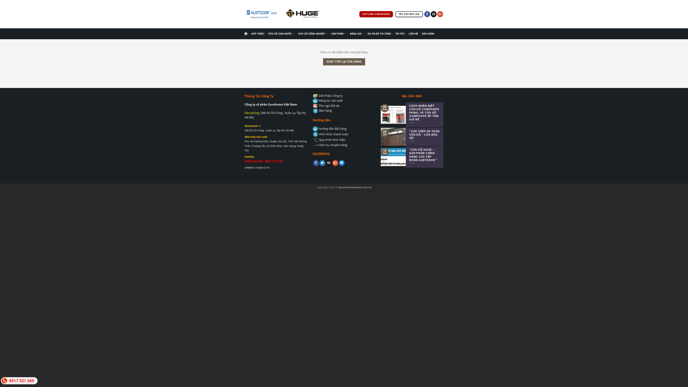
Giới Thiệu (257, 33)
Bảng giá (355, 33)
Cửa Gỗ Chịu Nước (280, 33)
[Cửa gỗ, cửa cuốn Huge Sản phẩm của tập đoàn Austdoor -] (262, 14)
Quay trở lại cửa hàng (344, 61)
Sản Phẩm (337, 33)
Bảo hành (428, 33)
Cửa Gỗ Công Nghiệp (311, 33)
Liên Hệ (413, 33)
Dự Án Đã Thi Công (379, 33)
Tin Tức (400, 33)
